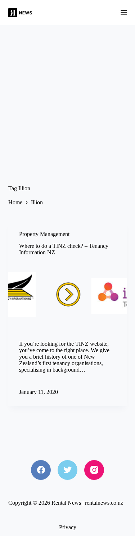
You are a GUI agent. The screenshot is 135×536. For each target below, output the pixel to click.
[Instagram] (94, 470)
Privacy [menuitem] (67, 527)
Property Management (44, 234)
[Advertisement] (67, 96)
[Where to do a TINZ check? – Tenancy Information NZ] (67, 296)
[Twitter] (67, 470)
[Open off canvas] (124, 12)
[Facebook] (41, 470)
